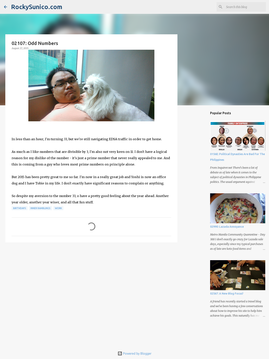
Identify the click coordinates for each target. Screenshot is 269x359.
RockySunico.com (36, 6)
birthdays (19, 208)
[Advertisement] (91, 276)
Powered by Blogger (136, 353)
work (58, 208)
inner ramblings (40, 208)
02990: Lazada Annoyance (227, 226)
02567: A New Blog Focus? (226, 293)
